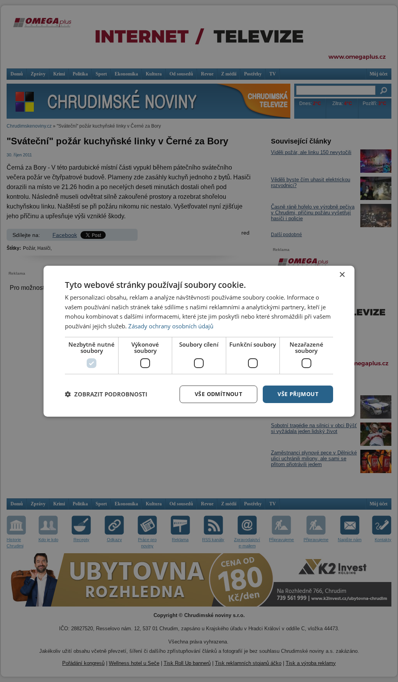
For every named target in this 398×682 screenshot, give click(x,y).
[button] (106, 394)
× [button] (342, 274)
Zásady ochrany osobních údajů (170, 326)
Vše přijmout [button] (298, 394)
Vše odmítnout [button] (218, 394)
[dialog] (199, 340)
